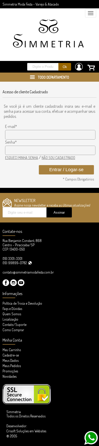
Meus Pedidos (12, 366)
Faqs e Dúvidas (12, 308)
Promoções (10, 371)
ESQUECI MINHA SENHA (21, 157)
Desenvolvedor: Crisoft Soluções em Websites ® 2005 (26, 431)
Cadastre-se (11, 355)
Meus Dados (11, 360)
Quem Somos (12, 314)
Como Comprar (13, 330)
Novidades (9, 376)
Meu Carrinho (12, 350)
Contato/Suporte (14, 324)
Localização (10, 319)
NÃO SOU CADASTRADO (58, 157)
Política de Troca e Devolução (22, 303)
